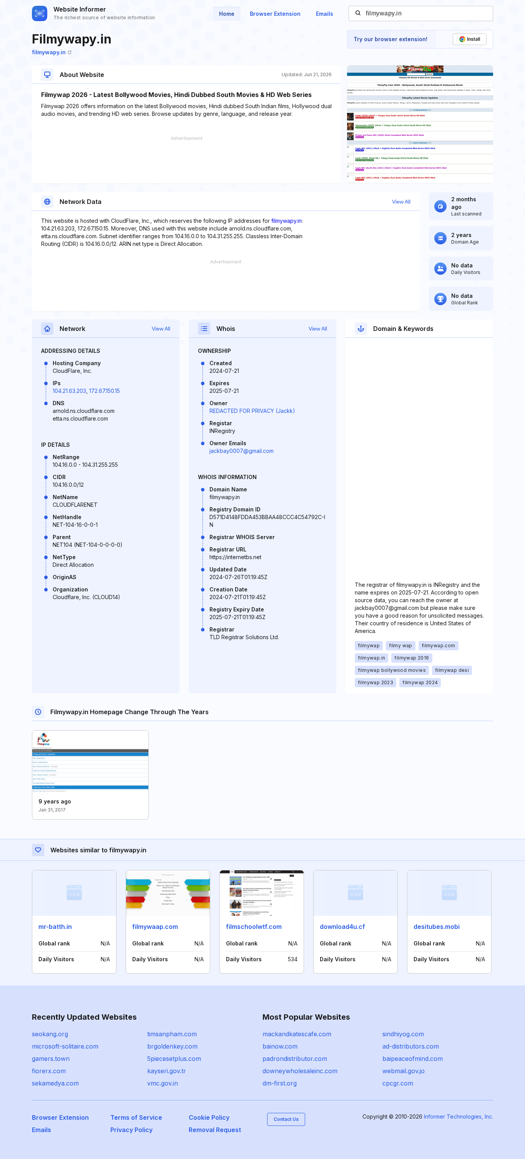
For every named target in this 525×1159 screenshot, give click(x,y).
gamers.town (51, 1058)
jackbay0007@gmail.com (241, 451)
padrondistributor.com (294, 1058)
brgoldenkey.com (172, 1046)
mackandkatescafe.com (296, 1034)
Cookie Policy (209, 1117)
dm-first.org (279, 1083)
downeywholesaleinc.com (299, 1071)
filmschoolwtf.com (254, 926)
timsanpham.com (172, 1034)
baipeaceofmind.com (412, 1058)
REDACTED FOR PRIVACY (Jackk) (252, 410)
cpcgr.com (397, 1083)
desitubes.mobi (437, 926)
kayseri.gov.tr (166, 1071)
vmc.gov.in (162, 1083)
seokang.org (50, 1034)
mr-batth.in (55, 926)
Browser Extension (275, 13)
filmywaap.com (155, 926)
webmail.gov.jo (403, 1071)
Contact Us (286, 1119)
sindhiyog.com (403, 1034)
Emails (324, 13)
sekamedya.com (55, 1083)
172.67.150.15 (104, 390)
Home (226, 13)
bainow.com (279, 1046)
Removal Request (215, 1130)
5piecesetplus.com (174, 1058)
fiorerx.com (49, 1071)
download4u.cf (342, 926)
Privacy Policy (131, 1130)
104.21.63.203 (69, 390)
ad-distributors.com (410, 1046)
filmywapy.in (49, 52)
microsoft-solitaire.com (65, 1046)
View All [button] (401, 202)
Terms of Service (136, 1117)
